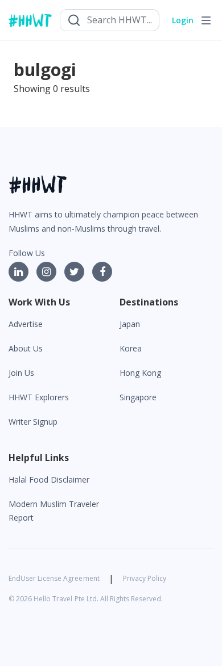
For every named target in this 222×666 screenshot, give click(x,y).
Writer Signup (33, 421)
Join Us (21, 372)
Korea (131, 348)
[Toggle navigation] (206, 20)
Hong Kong (140, 372)
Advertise (26, 324)
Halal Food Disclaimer (49, 479)
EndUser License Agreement (54, 578)
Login (183, 20)
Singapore (138, 397)
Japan (130, 324)
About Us (26, 348)
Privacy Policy (144, 578)
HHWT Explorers (39, 397)
